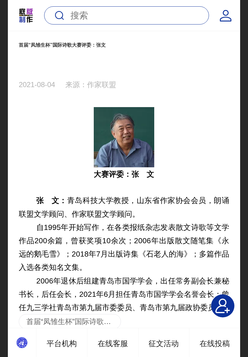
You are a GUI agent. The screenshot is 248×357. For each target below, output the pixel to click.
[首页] (22, 342)
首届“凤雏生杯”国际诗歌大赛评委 (73, 321)
